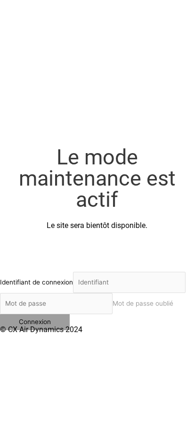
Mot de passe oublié (143, 303)
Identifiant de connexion (36, 282)
